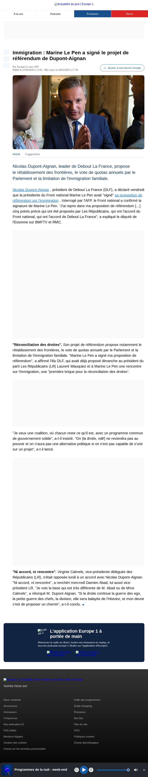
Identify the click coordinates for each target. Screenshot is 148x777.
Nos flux (78, 718)
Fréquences (10, 718)
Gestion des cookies (15, 742)
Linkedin (36, 692)
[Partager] (6, 52)
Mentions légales (13, 736)
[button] (135, 770)
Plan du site (80, 724)
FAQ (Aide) (10, 730)
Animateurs (10, 712)
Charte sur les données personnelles (25, 748)
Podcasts (55, 13)
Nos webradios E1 (14, 724)
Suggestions (32, 154)
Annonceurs (10, 705)
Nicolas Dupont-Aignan (31, 190)
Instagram (12, 692)
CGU (77, 730)
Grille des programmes (87, 699)
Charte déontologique (86, 742)
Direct (129, 13)
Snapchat (30, 692)
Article (16, 154)
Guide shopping (83, 705)
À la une (18, 13)
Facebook (18, 692)
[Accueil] (74, 4)
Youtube (24, 692)
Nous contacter (12, 699)
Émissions (92, 13)
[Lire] (84, 770)
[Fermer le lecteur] (144, 770)
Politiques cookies (84, 736)
